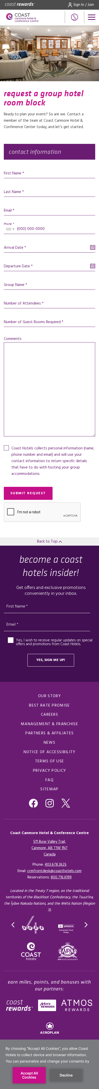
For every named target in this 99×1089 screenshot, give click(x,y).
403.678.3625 (56, 865)
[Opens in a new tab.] (68, 951)
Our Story (49, 696)
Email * (9, 211)
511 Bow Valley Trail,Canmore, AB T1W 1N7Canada (49, 848)
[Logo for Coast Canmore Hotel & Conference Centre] (22, 17)
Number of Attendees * (24, 303)
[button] (12, 924)
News (49, 742)
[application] (49, 1064)
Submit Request (28, 493)
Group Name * (15, 285)
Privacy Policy (49, 770)
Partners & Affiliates (49, 733)
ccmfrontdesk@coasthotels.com (54, 871)
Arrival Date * (15, 248)
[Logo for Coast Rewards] (20, 5)
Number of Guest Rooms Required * (33, 322)
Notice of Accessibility (50, 752)
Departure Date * (18, 266)
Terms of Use (49, 761)
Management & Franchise (49, 724)
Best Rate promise (49, 705)
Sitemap (49, 789)
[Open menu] (91, 17)
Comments (13, 339)
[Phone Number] (74, 17)
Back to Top (48, 542)
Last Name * (14, 192)
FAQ (49, 780)
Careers (49, 714)
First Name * (14, 173)
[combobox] (10, 229)
